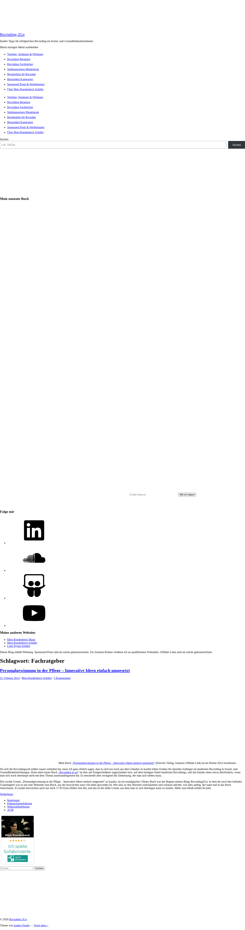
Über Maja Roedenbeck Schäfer (25, 89)
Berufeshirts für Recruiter (21, 74)
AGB (10, 809)
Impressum (13, 800)
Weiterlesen (6, 794)
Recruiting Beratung (18, 59)
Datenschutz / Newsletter (147, 505)
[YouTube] (34, 625)
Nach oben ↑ (41, 925)
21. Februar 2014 (10, 678)
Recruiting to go (68, 772)
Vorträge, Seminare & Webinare (25, 54)
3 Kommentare (62, 678)
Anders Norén (21, 925)
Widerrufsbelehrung (18, 806)
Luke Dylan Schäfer (18, 646)
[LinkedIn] (34, 542)
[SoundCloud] (34, 570)
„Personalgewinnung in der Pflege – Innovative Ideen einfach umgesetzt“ (113, 762)
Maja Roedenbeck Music (21, 639)
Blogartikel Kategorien (20, 79)
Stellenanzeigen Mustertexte (23, 69)
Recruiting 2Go (12, 34)
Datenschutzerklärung (19, 803)
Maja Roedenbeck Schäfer (22, 642)
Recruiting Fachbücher (20, 64)
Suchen (4, 139)
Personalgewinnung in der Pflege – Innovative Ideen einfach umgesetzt (65, 670)
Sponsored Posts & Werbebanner (25, 84)
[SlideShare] (34, 598)
